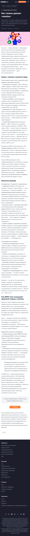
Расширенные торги (6, 449)
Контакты (3, 503)
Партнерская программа (8, 470)
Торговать (15, 407)
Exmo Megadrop (5, 477)
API (2, 464)
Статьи (3, 491)
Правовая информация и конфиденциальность (14, 505)
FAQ (2, 484)
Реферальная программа (8, 468)
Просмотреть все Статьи (10, 10)
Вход (16, 1)
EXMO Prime (4, 472)
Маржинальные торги (7, 452)
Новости (3, 501)
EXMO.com (10, 28)
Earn (2, 456)
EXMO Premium (5, 466)
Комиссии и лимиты (6, 489)
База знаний (4, 28)
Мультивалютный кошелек (8, 445)
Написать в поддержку (7, 487)
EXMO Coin (4, 474)
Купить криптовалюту (7, 454)
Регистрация (22, 1)
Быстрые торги (5, 447)
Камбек (4, 432)
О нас (2, 499)
